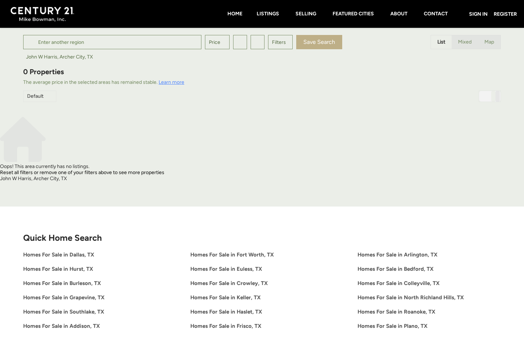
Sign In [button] (478, 14)
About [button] (398, 14)
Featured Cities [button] (353, 14)
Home (234, 14)
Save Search (319, 42)
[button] (32, 42)
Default (35, 96)
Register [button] (505, 14)
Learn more (171, 82)
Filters (279, 42)
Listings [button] (268, 14)
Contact (436, 14)
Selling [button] (306, 14)
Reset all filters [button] (16, 172)
